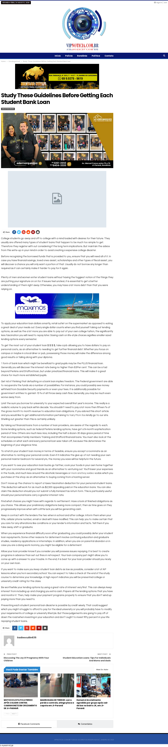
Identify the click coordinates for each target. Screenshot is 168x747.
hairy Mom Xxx (78, 415)
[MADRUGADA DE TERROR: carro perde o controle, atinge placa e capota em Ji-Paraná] (57, 685)
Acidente (8, 675)
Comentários (86, 724)
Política (96, 55)
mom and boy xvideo (82, 473)
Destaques (45, 675)
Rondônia (82, 55)
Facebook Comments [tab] (30, 724)
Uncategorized (8, 109)
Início (58, 55)
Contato (109, 55)
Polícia (69, 55)
